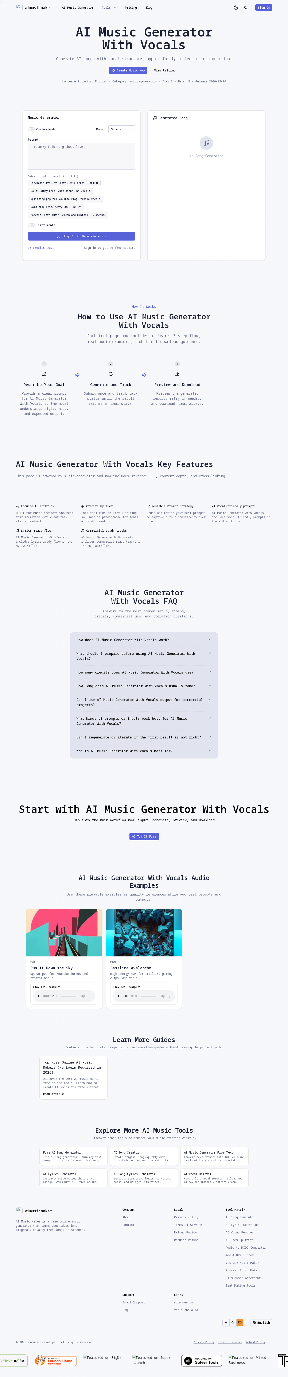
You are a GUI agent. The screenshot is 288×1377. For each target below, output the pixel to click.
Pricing (131, 7)
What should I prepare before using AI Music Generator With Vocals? (136, 656)
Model (100, 129)
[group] (233, 1322)
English (263, 1323)
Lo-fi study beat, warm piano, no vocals (60, 191)
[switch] (31, 129)
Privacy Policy (204, 1342)
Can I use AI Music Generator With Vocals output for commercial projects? (140, 702)
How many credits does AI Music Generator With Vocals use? (135, 672)
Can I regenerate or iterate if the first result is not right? (139, 737)
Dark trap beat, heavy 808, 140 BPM (56, 207)
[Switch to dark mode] (235, 7)
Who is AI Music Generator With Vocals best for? (124, 751)
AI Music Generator (77, 7)
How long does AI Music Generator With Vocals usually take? (136, 686)
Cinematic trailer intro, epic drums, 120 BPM (64, 183)
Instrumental (46, 225)
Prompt (33, 139)
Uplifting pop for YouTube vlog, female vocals (65, 199)
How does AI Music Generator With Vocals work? (123, 639)
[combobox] (121, 129)
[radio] (226, 1322)
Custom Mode (45, 129)
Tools (106, 7)
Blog (148, 7)
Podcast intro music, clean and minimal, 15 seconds (68, 215)
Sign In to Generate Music (85, 236)
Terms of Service (230, 1342)
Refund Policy (255, 1342)
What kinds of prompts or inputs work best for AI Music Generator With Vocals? (132, 721)
